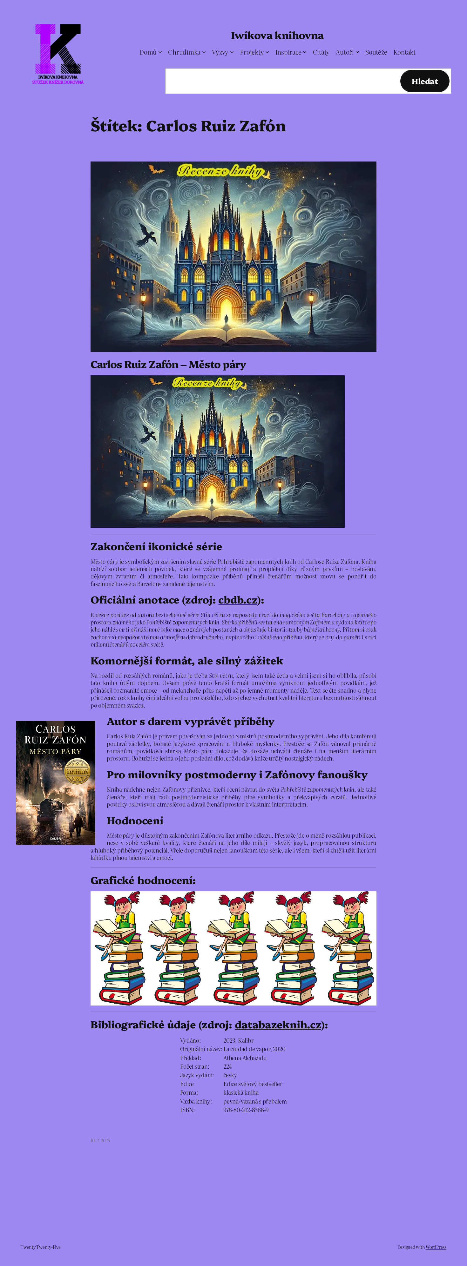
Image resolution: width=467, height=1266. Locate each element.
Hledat (425, 81)
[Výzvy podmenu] (232, 52)
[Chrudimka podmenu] (204, 52)
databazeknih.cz (278, 1024)
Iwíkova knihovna (277, 35)
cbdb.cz (237, 599)
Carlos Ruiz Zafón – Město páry (168, 363)
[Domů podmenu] (160, 52)
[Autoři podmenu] (357, 52)
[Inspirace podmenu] (305, 52)
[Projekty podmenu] (267, 52)
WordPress (436, 1247)
